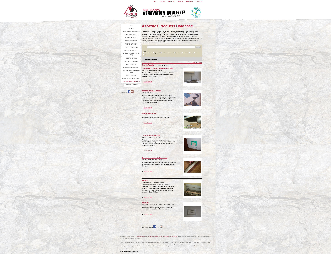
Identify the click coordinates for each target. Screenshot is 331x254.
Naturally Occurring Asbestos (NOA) (131, 54)
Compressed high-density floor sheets (154, 158)
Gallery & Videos (131, 75)
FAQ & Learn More (131, 64)
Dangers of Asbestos (131, 41)
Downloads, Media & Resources (131, 78)
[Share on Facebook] (154, 226)
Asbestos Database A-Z (132, 85)
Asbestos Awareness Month (131, 67)
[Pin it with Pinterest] (164, 226)
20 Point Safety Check (131, 38)
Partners (162, 1)
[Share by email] (167, 226)
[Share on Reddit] (161, 226)
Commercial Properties (131, 50)
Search (145, 47)
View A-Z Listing (197, 62)
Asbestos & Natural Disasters (131, 31)
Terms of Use (189, 1)
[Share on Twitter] (158, 226)
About (155, 1)
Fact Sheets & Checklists (131, 61)
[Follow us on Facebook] (129, 91)
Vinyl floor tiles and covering (151, 91)
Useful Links (171, 1)
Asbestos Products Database (131, 81)
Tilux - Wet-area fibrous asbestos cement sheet (157, 68)
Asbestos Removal (131, 58)
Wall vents (145, 203)
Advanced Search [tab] (151, 59)
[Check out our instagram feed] (132, 91)
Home (131, 25)
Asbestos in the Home (131, 44)
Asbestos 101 (131, 28)
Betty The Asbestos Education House (131, 71)
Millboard (145, 180)
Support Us (199, 1)
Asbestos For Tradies (131, 47)
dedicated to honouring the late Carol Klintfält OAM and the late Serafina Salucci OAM (157, 236)
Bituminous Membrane (149, 113)
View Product (148, 82)
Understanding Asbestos (131, 35)
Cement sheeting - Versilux (151, 135)
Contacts (180, 1)
